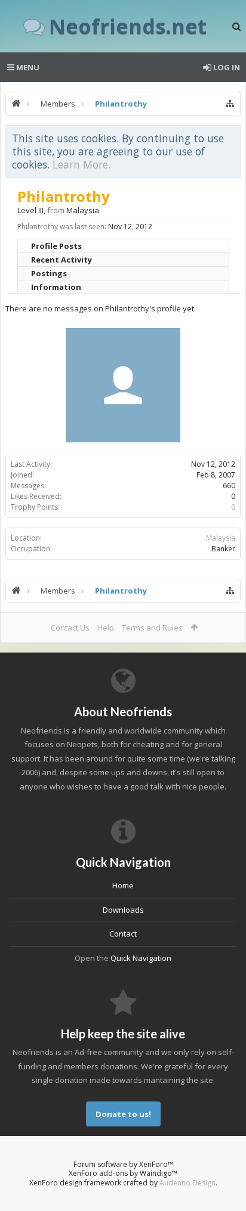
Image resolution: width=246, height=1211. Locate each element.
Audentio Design (187, 1183)
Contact (123, 933)
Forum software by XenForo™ (123, 1164)
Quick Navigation (140, 958)
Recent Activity (61, 259)
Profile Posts (56, 246)
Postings (49, 273)
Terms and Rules (152, 627)
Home (123, 885)
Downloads (123, 909)
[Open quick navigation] (230, 103)
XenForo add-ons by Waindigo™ (123, 1173)
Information (56, 287)
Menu (26, 67)
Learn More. (81, 164)
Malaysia (220, 538)
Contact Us (70, 627)
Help (105, 627)
